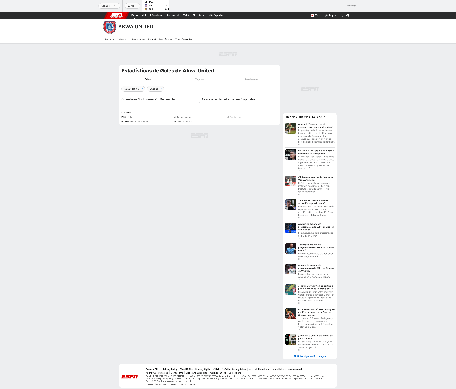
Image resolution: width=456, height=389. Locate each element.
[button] (341, 15)
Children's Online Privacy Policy (229, 369)
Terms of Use (153, 369)
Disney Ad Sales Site (196, 373)
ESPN (116, 15)
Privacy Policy (170, 369)
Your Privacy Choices (157, 373)
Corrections (235, 373)
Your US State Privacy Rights (195, 369)
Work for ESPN (218, 373)
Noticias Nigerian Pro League (310, 356)
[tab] (147, 79)
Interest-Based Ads (259, 369)
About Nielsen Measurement (287, 369)
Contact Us (177, 373)
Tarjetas (199, 79)
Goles (148, 79)
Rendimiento (251, 79)
